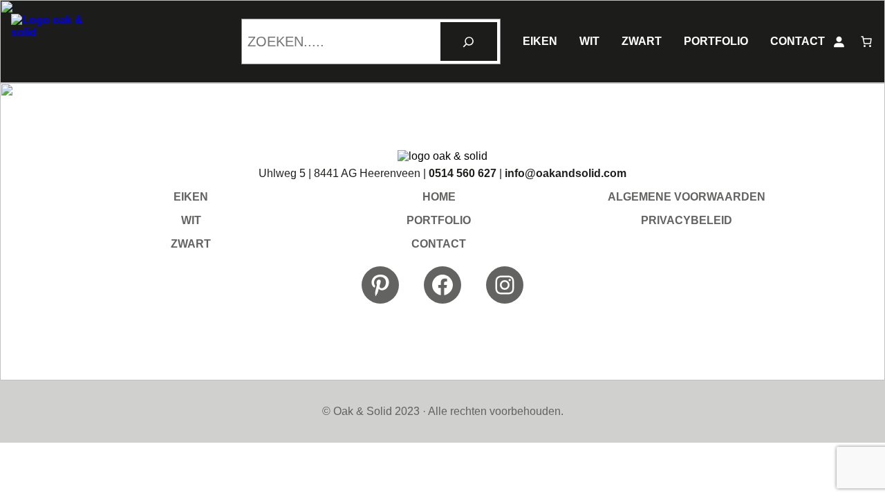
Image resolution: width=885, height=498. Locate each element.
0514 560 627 (462, 173)
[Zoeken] (468, 41)
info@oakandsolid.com (565, 173)
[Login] (839, 41)
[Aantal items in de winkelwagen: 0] (866, 41)
